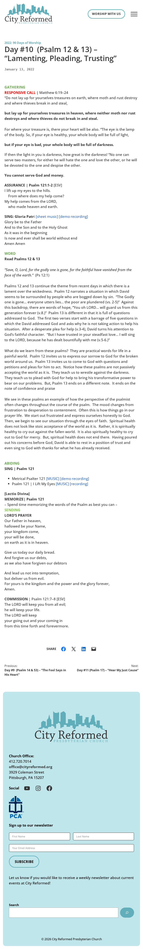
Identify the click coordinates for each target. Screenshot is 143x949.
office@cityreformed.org (30, 766)
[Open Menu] (134, 14)
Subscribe (24, 861)
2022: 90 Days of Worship (22, 43)
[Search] (127, 913)
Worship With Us (106, 14)
